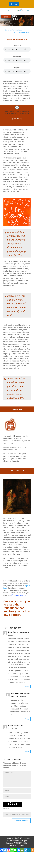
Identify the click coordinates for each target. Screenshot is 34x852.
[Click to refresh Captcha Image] (12, 804)
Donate (14, 4)
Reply (27, 686)
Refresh (6, 809)
